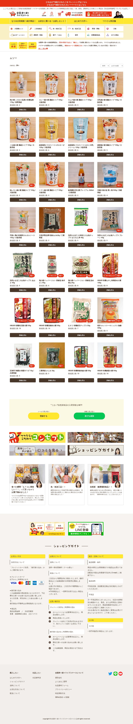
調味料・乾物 (38, 35)
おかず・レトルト (19, 35)
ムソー (13, 58)
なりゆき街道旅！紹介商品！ (24, 21)
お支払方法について (17, 689)
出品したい (37, 673)
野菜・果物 (95, 28)
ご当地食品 (38, 28)
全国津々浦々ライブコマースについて (69, 673)
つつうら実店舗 (109, 21)
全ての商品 (115, 35)
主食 (114, 28)
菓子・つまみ (57, 35)
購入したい (14, 673)
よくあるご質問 (61, 682)
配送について (15, 693)
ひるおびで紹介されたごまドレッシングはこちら (66, 2)
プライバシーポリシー (63, 689)
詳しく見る (42, 48)
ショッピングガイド (17, 682)
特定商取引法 (60, 693)
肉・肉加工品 (57, 28)
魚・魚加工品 (76, 28)
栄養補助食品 (95, 35)
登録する (43, 416)
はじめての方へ (80, 21)
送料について (15, 685)
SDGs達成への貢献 (62, 697)
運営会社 (58, 678)
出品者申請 (37, 678)
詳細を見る (22, 109)
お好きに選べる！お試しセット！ (52, 21)
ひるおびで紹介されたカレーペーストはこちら (66, 5)
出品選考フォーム (61, 685)
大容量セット (19, 28)
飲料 (76, 35)
